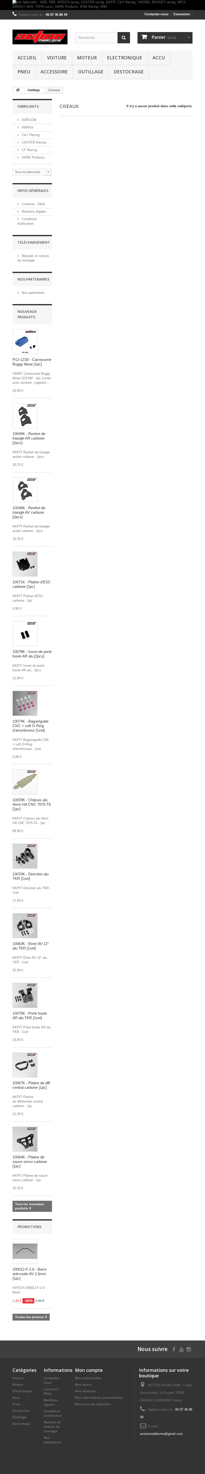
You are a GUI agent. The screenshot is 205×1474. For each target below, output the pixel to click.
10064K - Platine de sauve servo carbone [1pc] (29, 1161)
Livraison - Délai (33, 204)
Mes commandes (88, 1378)
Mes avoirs (83, 1385)
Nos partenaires (33, 279)
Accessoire (54, 72)
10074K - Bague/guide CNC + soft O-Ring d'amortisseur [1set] (30, 725)
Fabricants (28, 106)
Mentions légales (33, 211)
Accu (158, 58)
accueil (27, 58)
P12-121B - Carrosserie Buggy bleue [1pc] (31, 361)
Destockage (129, 72)
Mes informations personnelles (99, 1398)
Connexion (181, 14)
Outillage (91, 72)
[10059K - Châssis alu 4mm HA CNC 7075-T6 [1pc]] (25, 781)
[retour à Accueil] (17, 90)
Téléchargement (34, 242)
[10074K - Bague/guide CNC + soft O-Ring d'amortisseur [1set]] (25, 703)
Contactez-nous (156, 14)
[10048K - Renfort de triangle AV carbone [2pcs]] (25, 489)
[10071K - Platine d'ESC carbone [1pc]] (25, 564)
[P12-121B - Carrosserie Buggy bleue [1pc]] (25, 341)
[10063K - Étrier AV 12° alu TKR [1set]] (25, 925)
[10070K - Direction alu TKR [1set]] (25, 856)
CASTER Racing (33, 142)
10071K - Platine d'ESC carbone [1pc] (31, 584)
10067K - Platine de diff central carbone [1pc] (31, 1085)
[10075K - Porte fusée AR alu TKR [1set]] (25, 995)
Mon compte (89, 1370)
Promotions (30, 1226)
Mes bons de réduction (92, 1404)
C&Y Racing (30, 135)
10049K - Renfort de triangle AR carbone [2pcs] (28, 438)
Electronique (124, 58)
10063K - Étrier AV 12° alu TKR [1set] (30, 946)
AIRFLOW (28, 120)
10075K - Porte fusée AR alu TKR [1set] (29, 1015)
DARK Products (33, 157)
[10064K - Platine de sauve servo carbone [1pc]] (25, 1139)
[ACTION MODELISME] (40, 37)
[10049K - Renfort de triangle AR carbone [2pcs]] (25, 415)
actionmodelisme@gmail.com (161, 1434)
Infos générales (33, 190)
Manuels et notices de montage (52, 1426)
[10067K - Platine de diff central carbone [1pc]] (25, 1065)
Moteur (87, 58)
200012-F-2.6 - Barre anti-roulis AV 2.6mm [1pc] (29, 1273)
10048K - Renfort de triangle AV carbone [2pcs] (28, 512)
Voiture (57, 58)
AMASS (27, 127)
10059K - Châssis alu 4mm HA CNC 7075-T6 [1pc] (31, 804)
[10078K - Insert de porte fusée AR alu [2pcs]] (25, 633)
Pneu (24, 72)
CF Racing (29, 150)
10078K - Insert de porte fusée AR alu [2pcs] (32, 653)
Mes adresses (85, 1391)
